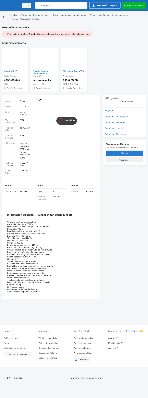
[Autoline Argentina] (11, 5)
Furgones (109, 110)
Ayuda (6, 343)
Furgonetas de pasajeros (116, 116)
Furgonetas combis (114, 128)
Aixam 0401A (10, 71)
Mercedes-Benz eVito (73, 71)
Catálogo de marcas (47, 358)
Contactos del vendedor (14, 348)
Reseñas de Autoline (47, 353)
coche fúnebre (23, 113)
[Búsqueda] (38, 5)
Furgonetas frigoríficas (115, 134)
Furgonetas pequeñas (115, 122)
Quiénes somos (11, 338)
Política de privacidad (48, 343)
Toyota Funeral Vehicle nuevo (40, 72)
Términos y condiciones (49, 338)
